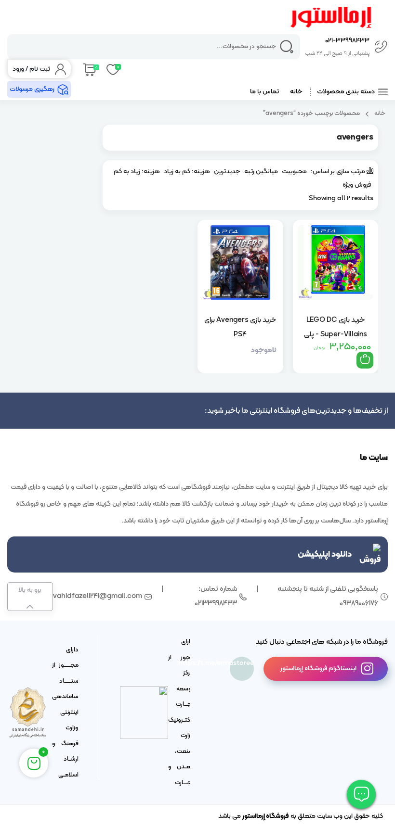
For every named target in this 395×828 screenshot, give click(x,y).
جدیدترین (227, 171)
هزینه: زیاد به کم (137, 171)
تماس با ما (264, 92)
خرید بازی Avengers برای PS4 (240, 327)
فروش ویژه (356, 185)
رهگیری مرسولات (32, 89)
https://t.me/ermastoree (242, 663)
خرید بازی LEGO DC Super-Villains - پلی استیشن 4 (335, 327)
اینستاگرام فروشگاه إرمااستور (318, 668)
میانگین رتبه (261, 171)
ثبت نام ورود (31, 69)
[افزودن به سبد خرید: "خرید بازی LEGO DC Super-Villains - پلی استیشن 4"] (364, 360)
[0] (88, 68)
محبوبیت (294, 171)
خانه (296, 92)
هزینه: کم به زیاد (187, 171)
